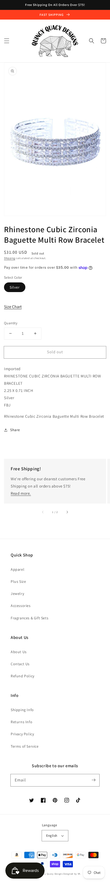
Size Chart (13, 307)
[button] (7, 41)
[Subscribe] (93, 780)
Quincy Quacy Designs (50, 873)
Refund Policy (22, 676)
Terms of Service (25, 746)
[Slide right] (67, 512)
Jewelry (17, 593)
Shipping (9, 258)
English (51, 835)
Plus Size (18, 581)
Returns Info (21, 721)
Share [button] (15, 429)
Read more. (21, 493)
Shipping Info (22, 709)
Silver (15, 287)
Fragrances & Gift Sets (29, 618)
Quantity (10, 323)
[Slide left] (43, 512)
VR (79, 873)
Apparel (17, 569)
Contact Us (20, 663)
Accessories (21, 605)
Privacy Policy (22, 734)
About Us (19, 651)
